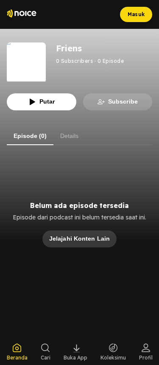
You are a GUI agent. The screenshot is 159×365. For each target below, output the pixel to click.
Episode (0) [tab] (30, 135)
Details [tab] (69, 135)
